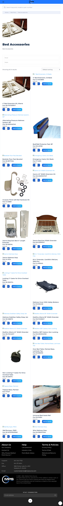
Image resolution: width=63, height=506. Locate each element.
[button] (3, 2)
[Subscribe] (55, 495)
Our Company (6, 447)
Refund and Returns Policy (49, 454)
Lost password (27, 447)
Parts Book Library (28, 453)
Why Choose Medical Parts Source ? (9, 454)
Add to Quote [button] (17, 109)
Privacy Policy (46, 447)
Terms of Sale (46, 450)
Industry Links (26, 450)
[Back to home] (31, 2)
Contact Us (5, 450)
